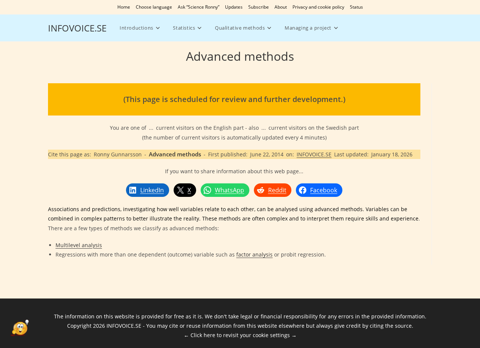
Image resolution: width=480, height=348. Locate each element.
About (280, 7)
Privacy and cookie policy (318, 7)
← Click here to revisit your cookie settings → (240, 335)
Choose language (154, 7)
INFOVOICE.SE (77, 28)
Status (356, 7)
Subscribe (258, 7)
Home (123, 7)
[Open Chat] (19, 328)
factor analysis (254, 254)
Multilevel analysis (79, 245)
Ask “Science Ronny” (198, 7)
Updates (234, 7)
